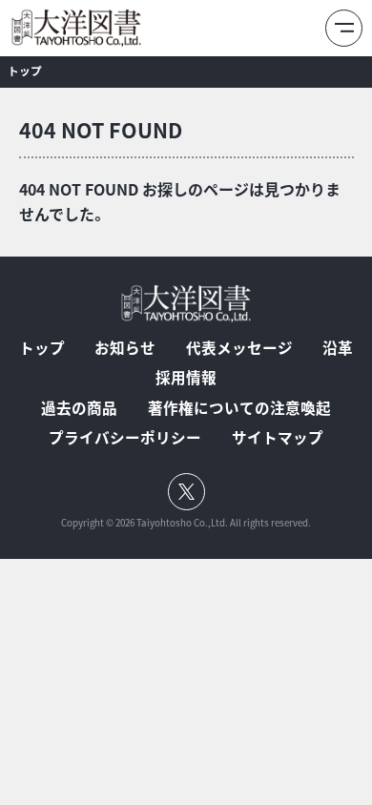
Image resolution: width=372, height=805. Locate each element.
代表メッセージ (239, 348)
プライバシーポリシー (125, 437)
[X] (186, 491)
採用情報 (186, 377)
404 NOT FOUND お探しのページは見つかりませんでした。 (180, 201)
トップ (25, 70)
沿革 (337, 348)
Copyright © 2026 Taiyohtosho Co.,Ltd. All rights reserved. (186, 523)
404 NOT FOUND (100, 129)
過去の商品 (79, 408)
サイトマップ (277, 437)
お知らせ (124, 348)
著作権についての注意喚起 (239, 408)
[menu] (343, 28)
